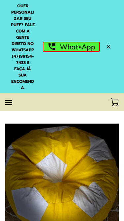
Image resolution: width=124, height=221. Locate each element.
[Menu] (8, 102)
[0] (115, 102)
